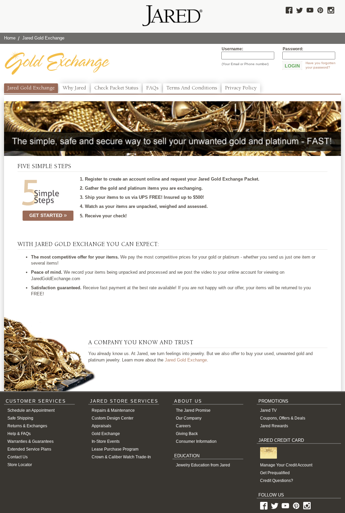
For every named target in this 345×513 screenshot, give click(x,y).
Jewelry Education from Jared (203, 465)
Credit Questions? (276, 480)
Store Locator (19, 464)
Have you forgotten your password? (321, 65)
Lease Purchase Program (115, 449)
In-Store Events (106, 441)
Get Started (46, 215)
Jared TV (268, 410)
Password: (293, 49)
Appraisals (101, 426)
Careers (183, 426)
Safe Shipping (20, 418)
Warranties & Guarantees (30, 441)
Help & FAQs (19, 433)
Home (9, 37)
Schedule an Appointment (31, 410)
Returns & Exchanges (27, 426)
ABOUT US (188, 401)
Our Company (188, 418)
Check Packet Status (116, 88)
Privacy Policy (241, 88)
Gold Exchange (106, 433)
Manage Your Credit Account (286, 465)
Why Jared (74, 88)
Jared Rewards (274, 426)
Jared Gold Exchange (31, 88)
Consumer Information (196, 441)
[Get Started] (40, 193)
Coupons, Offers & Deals (282, 418)
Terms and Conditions (191, 88)
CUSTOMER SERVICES (36, 401)
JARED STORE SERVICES (124, 401)
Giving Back (187, 433)
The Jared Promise (193, 410)
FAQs (152, 88)
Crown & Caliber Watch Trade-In (121, 457)
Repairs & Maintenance (113, 410)
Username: (232, 49)
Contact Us (17, 457)
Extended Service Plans (29, 449)
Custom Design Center (112, 418)
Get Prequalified (275, 472)
